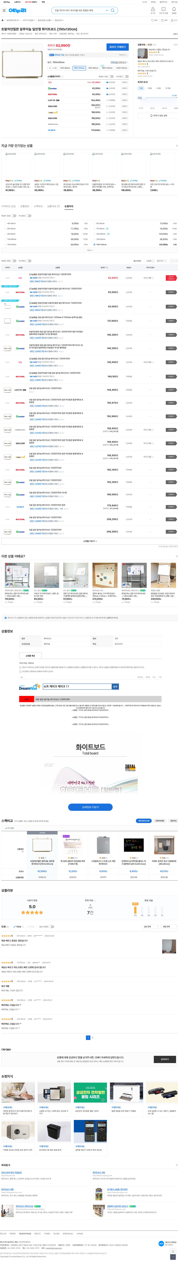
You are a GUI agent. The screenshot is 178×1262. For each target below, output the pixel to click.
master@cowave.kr (54, 1248)
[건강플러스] (7, 2)
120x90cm (100, 239)
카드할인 (119, 76)
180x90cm (93, 68)
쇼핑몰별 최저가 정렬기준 (62, 76)
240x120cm (121, 68)
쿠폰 (61, 509)
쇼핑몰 (148, 261)
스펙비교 (38, 206)
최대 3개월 (147, 430)
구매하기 (171, 292)
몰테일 (153, 2)
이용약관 (12, 1234)
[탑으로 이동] (173, 1257)
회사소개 (3, 1234)
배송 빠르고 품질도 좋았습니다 (14, 940)
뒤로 (50, 67)
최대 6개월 (147, 278)
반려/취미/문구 (12, 20)
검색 (112, 10)
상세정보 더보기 (90, 807)
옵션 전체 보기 (118, 62)
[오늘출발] (137, 261)
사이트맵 (79, 1234)
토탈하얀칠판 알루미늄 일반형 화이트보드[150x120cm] (42, 862)
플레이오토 (163, 2)
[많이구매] (73, 845)
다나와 (144, 2)
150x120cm (79, 68)
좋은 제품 (5, 986)
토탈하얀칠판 (159, 821)
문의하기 (165, 1059)
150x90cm (65, 68)
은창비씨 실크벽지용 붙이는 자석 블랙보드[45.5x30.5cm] (134, 862)
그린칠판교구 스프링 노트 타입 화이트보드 (103, 862)
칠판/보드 (58, 20)
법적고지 (37, 1234)
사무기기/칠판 (28, 20)
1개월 (141, 88)
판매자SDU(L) (68, 1234)
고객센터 (47, 1234)
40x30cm (11, 223)
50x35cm (100, 223)
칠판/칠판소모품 (44, 20)
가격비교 (8, 206)
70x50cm (101, 229)
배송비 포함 (103, 76)
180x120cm (107, 68)
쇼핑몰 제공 (30, 656)
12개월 (167, 88)
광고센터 (56, 1234)
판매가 (103, 268)
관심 (155, 20)
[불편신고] (173, 1251)
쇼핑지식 (17, 2)
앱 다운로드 (170, 1243)
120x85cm (11, 239)
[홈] (2, 20)
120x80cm (102, 234)
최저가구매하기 (171, 278)
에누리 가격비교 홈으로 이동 (17, 10)
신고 (61, 281)
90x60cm (11, 234)
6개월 (158, 88)
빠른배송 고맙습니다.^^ (11, 1005)
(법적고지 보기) (112, 618)
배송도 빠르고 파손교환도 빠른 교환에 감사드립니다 (23, 967)
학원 (43, 2)
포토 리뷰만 (43, 927)
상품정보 (24, 206)
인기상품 (11, 828)
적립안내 (122, 55)
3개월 (150, 88)
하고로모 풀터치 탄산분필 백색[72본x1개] (73, 862)
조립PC (31, 2)
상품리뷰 (53, 206)
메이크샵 (174, 2)
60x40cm (11, 229)
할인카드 (160, 261)
